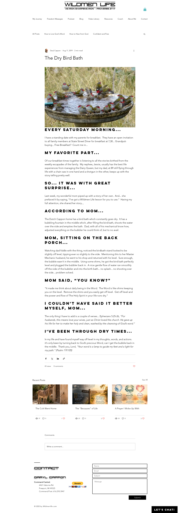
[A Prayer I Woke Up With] (129, 394)
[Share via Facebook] (46, 358)
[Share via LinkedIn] (58, 358)
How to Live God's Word (54, 34)
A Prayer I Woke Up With (127, 408)
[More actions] (133, 50)
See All (145, 380)
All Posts (35, 34)
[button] (144, 9)
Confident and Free (101, 34)
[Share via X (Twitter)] (52, 358)
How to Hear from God (78, 34)
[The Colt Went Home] (50, 394)
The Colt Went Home (46, 408)
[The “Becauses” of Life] (90, 394)
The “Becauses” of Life (86, 408)
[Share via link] (64, 358)
